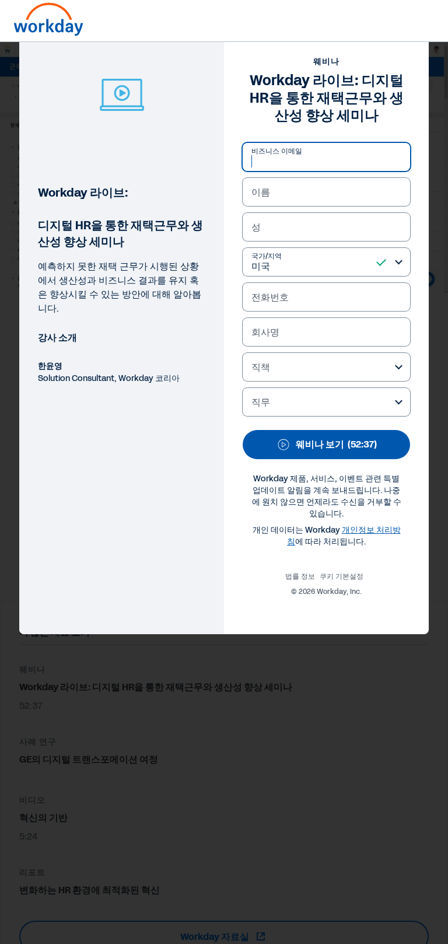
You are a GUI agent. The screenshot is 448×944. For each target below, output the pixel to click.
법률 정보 (300, 576)
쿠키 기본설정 (341, 576)
